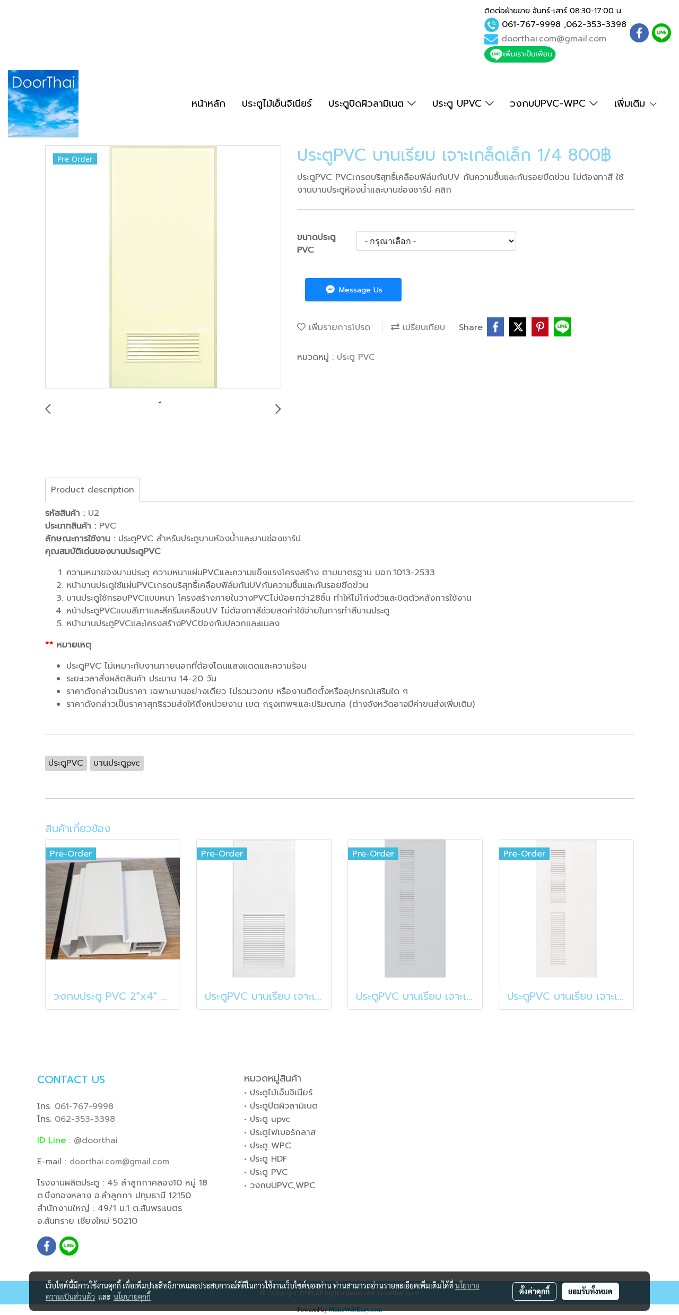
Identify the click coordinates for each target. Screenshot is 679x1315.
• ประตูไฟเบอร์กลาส (280, 1132)
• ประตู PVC (266, 1172)
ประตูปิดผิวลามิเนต (367, 103)
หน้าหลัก (208, 103)
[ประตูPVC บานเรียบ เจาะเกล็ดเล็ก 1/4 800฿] (163, 267)
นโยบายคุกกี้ (132, 1296)
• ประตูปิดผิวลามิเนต (281, 1106)
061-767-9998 (531, 24)
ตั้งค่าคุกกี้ (534, 1291)
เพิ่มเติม (631, 103)
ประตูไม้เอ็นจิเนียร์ (277, 103)
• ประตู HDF (266, 1159)
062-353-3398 (596, 24)
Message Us (359, 290)
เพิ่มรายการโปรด (338, 327)
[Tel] (491, 24)
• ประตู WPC (267, 1145)
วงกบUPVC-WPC (549, 103)
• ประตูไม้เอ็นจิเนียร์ (278, 1092)
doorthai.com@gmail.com (553, 38)
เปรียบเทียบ (422, 327)
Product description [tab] (92, 489)
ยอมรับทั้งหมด (590, 1291)
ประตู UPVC (458, 103)
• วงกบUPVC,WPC (280, 1185)
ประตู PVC (356, 357)
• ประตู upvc (267, 1119)
